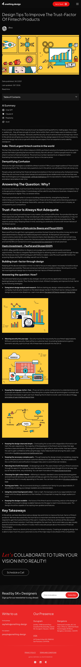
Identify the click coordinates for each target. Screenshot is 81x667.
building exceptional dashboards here (28, 453)
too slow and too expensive (41, 242)
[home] (12, 4)
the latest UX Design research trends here (60, 292)
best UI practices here (63, 470)
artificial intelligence (39, 177)
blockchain (26, 177)
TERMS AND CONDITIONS (48, 652)
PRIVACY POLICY (30, 652)
